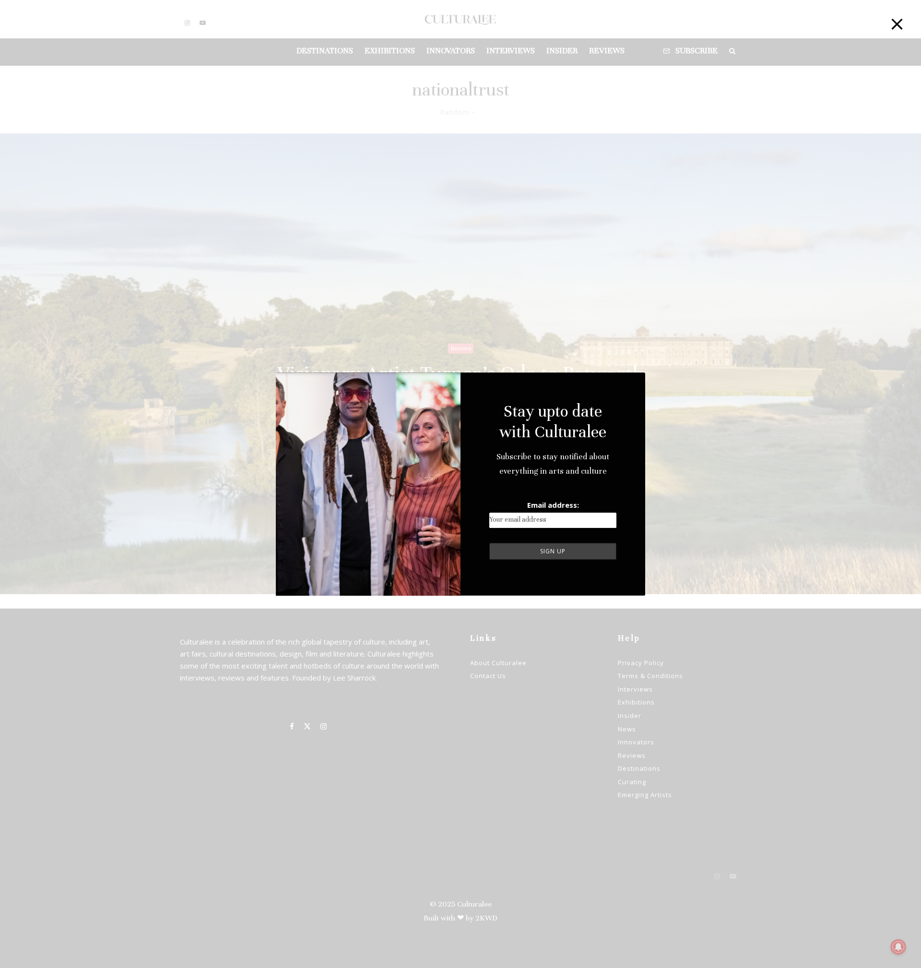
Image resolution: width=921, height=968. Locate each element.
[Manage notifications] (898, 947)
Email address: (553, 505)
